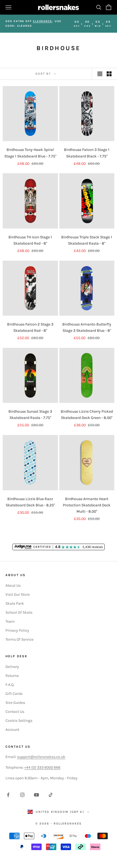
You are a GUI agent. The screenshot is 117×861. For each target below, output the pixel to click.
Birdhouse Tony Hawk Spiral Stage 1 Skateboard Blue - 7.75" (30, 152)
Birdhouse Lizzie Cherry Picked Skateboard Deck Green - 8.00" (87, 414)
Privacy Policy (17, 630)
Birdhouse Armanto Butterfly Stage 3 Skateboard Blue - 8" (86, 327)
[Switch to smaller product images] (109, 74)
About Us (13, 585)
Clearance (42, 21)
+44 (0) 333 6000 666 (42, 767)
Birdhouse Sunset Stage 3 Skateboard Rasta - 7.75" (30, 414)
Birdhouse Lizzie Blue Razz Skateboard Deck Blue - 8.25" (30, 502)
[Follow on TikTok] (50, 795)
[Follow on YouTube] (36, 795)
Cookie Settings (18, 720)
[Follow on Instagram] (22, 795)
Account (12, 729)
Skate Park (14, 603)
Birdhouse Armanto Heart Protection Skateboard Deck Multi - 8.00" (86, 505)
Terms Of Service (19, 639)
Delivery (12, 666)
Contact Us (14, 711)
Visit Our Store (17, 594)
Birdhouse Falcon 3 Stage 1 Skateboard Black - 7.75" (86, 152)
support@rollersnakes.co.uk (41, 756)
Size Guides (15, 702)
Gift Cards (14, 693)
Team (10, 621)
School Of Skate (18, 612)
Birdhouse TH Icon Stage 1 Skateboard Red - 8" (30, 240)
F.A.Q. (9, 684)
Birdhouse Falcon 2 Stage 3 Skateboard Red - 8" (30, 327)
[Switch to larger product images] (99, 74)
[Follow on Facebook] (8, 795)
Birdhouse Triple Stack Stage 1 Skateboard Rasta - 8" (86, 240)
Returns (12, 675)
